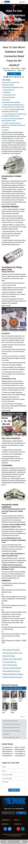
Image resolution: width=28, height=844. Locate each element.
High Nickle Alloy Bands (10, 721)
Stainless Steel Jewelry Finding (12, 659)
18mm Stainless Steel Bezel (11, 650)
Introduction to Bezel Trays (11, 82)
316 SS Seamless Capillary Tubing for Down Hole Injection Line (14, 700)
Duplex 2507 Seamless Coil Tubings (5, 700)
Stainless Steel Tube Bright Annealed (11, 732)
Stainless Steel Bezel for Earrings (13, 674)
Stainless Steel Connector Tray (12, 653)
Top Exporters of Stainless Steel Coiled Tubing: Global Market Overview (7, 747)
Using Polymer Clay (9, 95)
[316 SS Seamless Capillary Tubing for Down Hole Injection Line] (14, 694)
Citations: (6, 130)
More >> (22, 716)
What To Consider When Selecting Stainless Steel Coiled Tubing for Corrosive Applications (20, 747)
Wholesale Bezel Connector (11, 671)
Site (23, 70)
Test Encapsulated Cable (11, 737)
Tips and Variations (9, 97)
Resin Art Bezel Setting (10, 665)
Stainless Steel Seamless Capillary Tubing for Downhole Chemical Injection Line (14, 712)
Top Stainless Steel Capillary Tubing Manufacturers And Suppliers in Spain (7, 754)
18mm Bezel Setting (9, 656)
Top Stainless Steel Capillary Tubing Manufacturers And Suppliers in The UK (20, 756)
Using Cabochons (9, 90)
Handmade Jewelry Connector (12, 677)
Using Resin (6, 92)
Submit (14, 790)
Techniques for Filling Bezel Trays (13, 87)
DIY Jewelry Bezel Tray (9, 662)
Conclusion (6, 100)
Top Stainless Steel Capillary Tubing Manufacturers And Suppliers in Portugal (20, 751)
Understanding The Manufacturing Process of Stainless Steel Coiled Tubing (20, 749)
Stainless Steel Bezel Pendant (12, 668)
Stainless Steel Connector (11, 727)
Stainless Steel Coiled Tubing (12, 688)
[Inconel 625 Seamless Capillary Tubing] (5, 706)
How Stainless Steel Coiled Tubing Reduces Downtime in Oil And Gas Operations (7, 749)
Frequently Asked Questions (11, 102)
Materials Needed (8, 85)
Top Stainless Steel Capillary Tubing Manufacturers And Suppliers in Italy (20, 754)
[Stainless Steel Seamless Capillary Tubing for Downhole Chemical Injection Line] (14, 706)
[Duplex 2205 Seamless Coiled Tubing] (22, 694)
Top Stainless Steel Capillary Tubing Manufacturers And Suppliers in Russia (7, 756)
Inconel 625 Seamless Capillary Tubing (5, 712)
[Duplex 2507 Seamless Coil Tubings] (5, 694)
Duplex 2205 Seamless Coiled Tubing (22, 700)
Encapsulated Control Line (11, 724)
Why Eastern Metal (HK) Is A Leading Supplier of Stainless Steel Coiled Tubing (7, 751)
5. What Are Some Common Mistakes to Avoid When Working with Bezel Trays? (13, 125)
